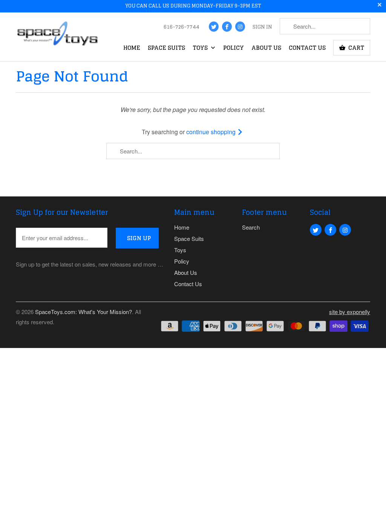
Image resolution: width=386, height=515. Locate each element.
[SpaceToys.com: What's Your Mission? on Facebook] (227, 26)
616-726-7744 (181, 27)
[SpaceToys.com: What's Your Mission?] (57, 35)
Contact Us (307, 48)
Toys (201, 48)
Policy (233, 48)
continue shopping (211, 131)
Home (131, 48)
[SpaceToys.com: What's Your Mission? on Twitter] (214, 26)
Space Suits (166, 48)
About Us (266, 48)
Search (251, 227)
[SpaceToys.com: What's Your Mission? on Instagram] (240, 26)
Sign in (262, 27)
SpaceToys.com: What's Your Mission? (83, 312)
